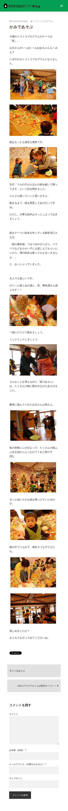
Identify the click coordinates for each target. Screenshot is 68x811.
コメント (13, 714)
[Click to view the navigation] (62, 5)
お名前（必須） (17, 750)
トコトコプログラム (43, 21)
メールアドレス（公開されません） (27, 764)
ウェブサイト (15, 778)
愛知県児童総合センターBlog (21, 5)
